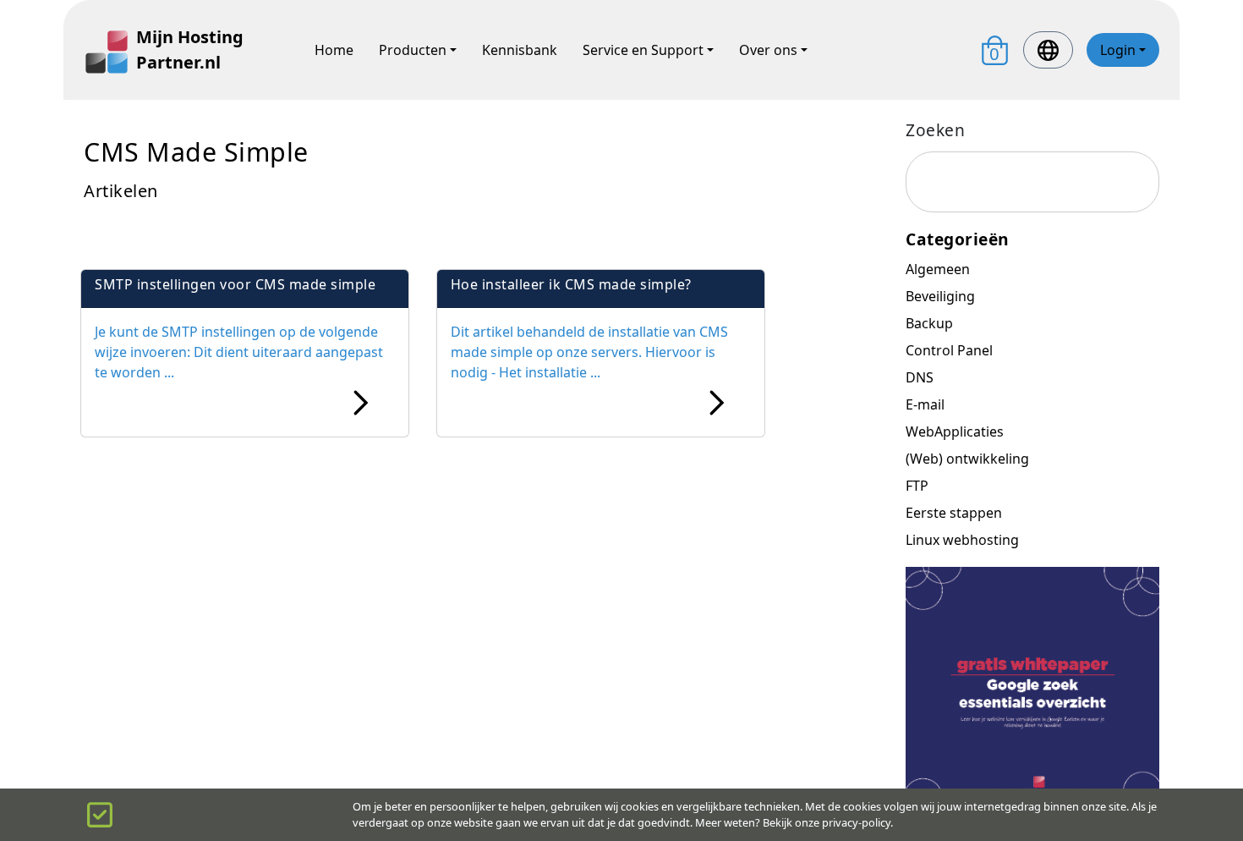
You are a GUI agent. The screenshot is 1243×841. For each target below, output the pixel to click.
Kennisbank (519, 50)
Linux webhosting (962, 539)
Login (1118, 50)
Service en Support (643, 50)
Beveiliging (940, 296)
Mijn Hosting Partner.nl (190, 49)
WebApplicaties (955, 431)
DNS (920, 377)
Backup (929, 323)
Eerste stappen (954, 512)
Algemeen (938, 269)
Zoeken (935, 130)
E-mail (925, 404)
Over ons (768, 50)
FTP (917, 485)
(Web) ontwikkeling (967, 458)
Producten (412, 50)
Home (334, 50)
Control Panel (949, 350)
